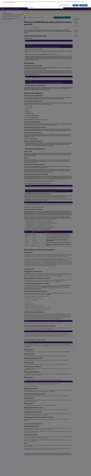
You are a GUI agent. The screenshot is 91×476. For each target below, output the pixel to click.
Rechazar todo (83, 5)
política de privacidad (31, 1)
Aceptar (75, 5)
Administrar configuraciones (65, 5)
